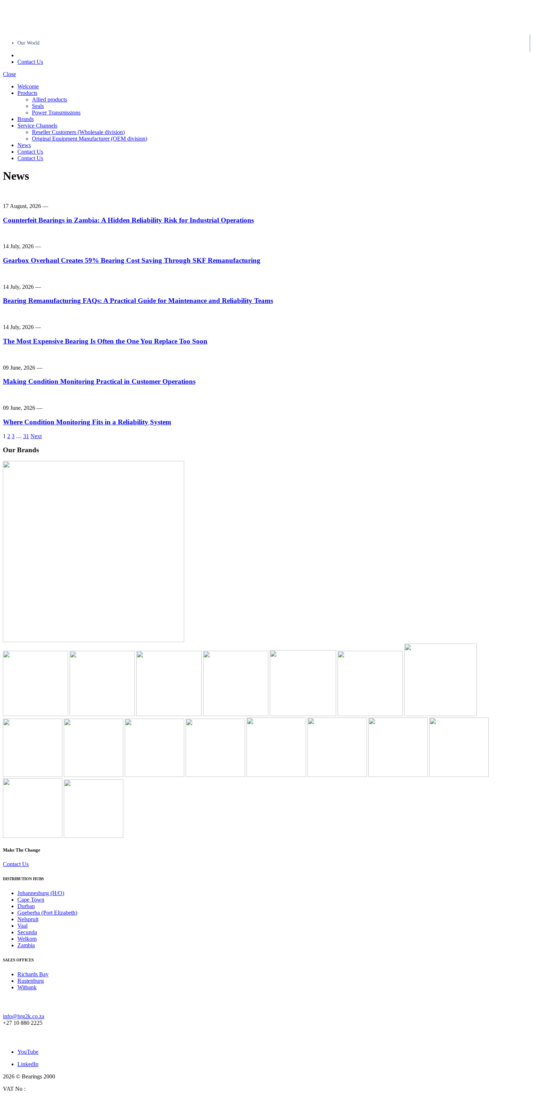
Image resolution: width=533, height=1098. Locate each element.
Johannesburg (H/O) (40, 893)
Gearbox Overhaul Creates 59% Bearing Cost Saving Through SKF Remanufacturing (131, 260)
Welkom (27, 939)
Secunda (27, 932)
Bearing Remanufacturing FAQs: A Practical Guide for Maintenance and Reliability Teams (138, 300)
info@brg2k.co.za (23, 1016)
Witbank (27, 987)
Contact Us (30, 62)
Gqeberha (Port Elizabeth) (47, 913)
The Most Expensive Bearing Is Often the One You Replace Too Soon (105, 341)
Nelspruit (27, 919)
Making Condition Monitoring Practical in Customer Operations (99, 381)
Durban (26, 906)
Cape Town (30, 900)
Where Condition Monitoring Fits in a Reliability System (87, 422)
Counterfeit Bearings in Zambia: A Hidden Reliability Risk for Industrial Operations (128, 220)
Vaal (22, 926)
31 (26, 436)
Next (36, 436)
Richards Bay (33, 974)
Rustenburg (30, 981)
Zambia (26, 945)
